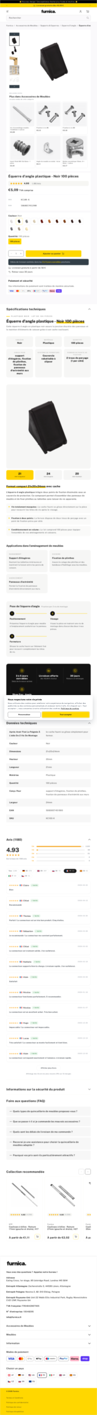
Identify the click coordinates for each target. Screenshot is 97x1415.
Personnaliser (24, 715)
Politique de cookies (70, 709)
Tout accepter (66, 715)
